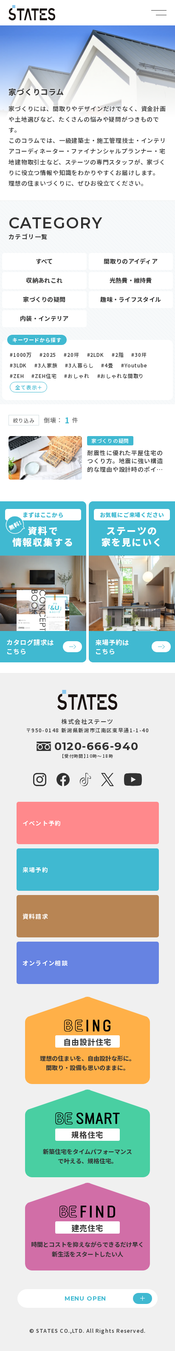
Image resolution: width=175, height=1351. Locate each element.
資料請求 (36, 916)
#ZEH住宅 (43, 375)
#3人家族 (45, 365)
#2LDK (95, 354)
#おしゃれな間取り (120, 375)
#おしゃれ (76, 375)
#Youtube (134, 365)
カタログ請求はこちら (30, 646)
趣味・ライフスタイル (130, 299)
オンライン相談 (45, 963)
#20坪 (71, 354)
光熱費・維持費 (131, 280)
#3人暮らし (79, 365)
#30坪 (139, 354)
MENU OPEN (86, 1298)
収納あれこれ (44, 280)
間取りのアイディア (131, 261)
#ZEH (17, 375)
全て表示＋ (28, 387)
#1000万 (21, 354)
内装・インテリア (44, 318)
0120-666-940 (88, 746)
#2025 (48, 354)
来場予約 (36, 869)
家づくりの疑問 (44, 299)
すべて (44, 261)
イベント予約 (42, 823)
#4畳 (107, 365)
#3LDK (18, 365)
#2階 (118, 354)
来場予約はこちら (112, 646)
